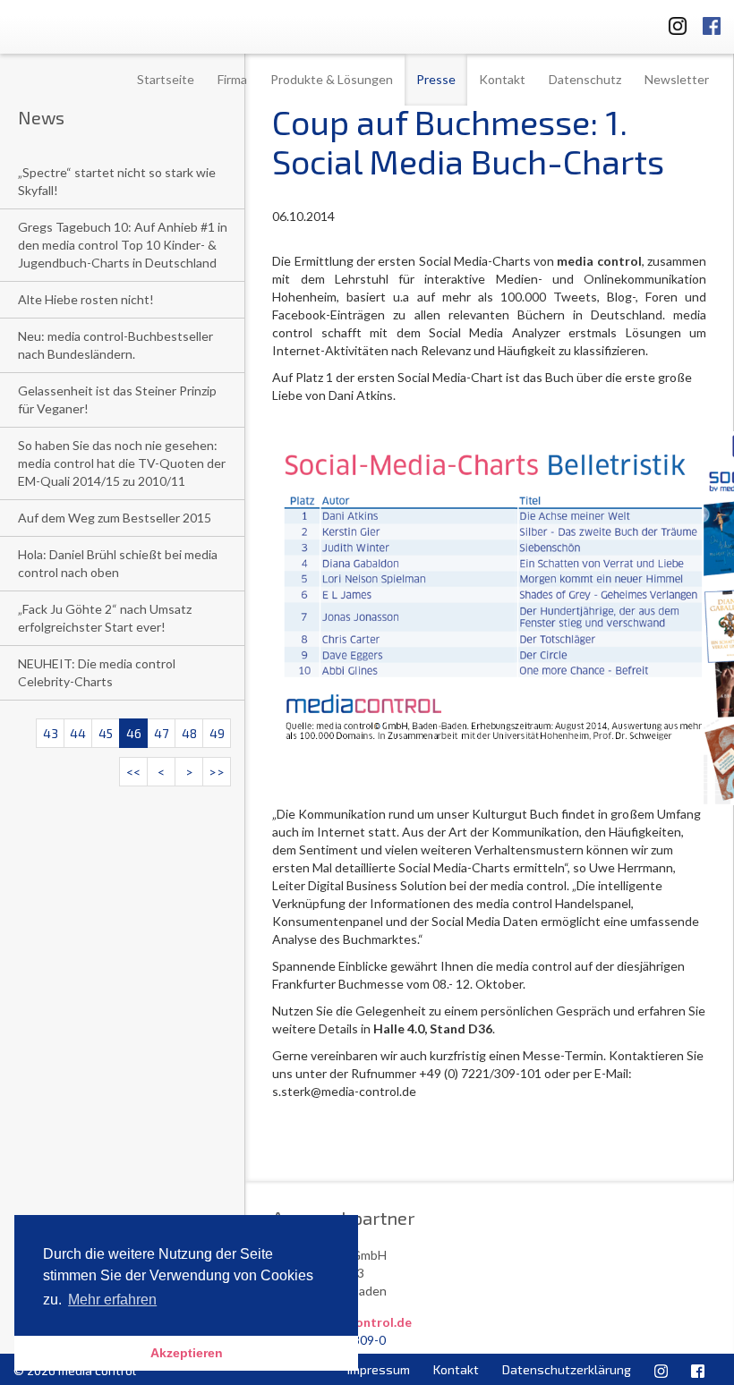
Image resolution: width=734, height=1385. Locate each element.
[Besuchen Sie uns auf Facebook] (711, 22)
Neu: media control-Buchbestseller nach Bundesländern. (115, 344)
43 (50, 733)
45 (105, 733)
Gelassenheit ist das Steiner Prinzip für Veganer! (117, 399)
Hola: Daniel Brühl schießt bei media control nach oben (118, 563)
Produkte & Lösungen (331, 79)
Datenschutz (585, 79)
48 (189, 733)
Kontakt (502, 79)
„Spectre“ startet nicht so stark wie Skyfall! (117, 181)
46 (133, 733)
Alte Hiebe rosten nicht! (86, 299)
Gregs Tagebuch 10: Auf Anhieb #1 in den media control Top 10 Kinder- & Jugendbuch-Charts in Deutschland (122, 244)
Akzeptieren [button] (186, 1353)
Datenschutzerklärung (566, 1369)
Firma (232, 79)
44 (78, 733)
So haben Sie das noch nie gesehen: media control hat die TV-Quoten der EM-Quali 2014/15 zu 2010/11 (122, 463)
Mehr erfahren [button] (112, 1299)
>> (217, 771)
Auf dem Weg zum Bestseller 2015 (114, 517)
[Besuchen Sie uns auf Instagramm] (672, 22)
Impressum (378, 1369)
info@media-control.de (342, 1322)
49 (217, 733)
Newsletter (676, 79)
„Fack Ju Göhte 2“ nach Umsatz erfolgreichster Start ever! (105, 617)
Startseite (165, 79)
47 (161, 733)
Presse (436, 79)
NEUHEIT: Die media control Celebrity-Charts (96, 672)
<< (133, 771)
